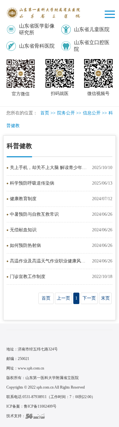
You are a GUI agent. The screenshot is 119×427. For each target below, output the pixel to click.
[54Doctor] (35, 416)
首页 (44, 113)
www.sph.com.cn (31, 368)
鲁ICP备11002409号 (40, 406)
